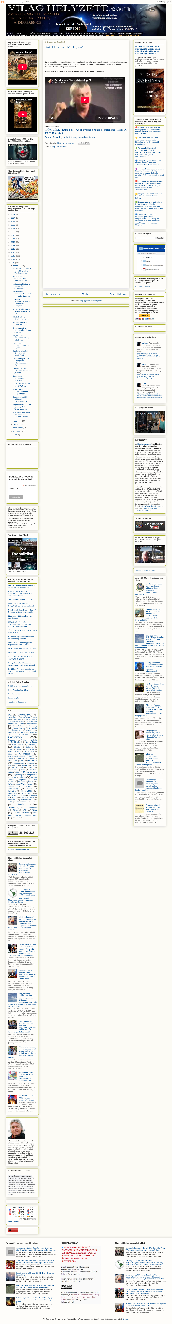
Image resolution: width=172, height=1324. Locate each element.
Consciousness (22, 734)
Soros (23, 795)
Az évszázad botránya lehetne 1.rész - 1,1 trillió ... (21, 311)
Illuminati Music (19, 763)
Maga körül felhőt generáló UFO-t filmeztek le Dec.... (21, 278)
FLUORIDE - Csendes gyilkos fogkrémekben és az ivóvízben (20, 644)
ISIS (22, 761)
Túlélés (15, 810)
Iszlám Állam (17, 768)
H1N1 (23, 756)
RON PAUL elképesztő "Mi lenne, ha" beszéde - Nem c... (21, 414)
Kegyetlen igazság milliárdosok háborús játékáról (22, 370)
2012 (13, 259)
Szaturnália (12, 800)
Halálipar (10, 758)
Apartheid (17, 719)
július (15, 435)
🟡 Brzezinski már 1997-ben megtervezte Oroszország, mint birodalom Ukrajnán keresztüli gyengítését (147, 141)
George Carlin (29, 751)
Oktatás (28, 786)
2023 (13, 221)
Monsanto (21, 782)
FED (9, 751)
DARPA (34, 740)
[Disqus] (86, 185)
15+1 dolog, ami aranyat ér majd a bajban (21, 345)
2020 (13, 232)
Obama (11, 786)
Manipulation (31, 775)
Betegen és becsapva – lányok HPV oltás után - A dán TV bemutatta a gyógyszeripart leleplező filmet (22, 869)
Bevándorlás (32, 724)
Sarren (144, 364)
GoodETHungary (15, 694)
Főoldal (84, 294)
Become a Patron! (142, 287)
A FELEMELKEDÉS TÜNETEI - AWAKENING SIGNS (20, 658)
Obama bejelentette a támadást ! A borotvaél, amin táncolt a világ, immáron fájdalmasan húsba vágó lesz (149, 784)
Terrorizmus (21, 802)
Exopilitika (30, 749)
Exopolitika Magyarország (18, 849)
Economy (32, 744)
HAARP (31, 756)
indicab (145, 343)
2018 (13, 239)
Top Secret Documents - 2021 (20, 600)
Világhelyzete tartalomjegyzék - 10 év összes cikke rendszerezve (22, 586)
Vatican (26, 813)
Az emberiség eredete (17, 721)
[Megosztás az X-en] (84, 143)
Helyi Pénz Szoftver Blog (18, 690)
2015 (13, 249)
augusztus (17, 431)
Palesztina (12, 791)
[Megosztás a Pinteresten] (88, 143)
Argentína (27, 719)
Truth (21, 804)
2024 (13, 218)
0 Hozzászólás (68, 143)
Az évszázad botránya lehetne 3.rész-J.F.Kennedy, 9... (21, 286)
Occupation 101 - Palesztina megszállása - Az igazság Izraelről (21, 664)
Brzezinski (33, 728)
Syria (14, 797)
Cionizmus (12, 732)
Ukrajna (16, 813)
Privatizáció (12, 793)
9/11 (10, 715)
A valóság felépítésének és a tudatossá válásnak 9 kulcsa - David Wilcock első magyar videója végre (35, 1262)
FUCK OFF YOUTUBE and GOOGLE (21, 385)
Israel (24, 765)
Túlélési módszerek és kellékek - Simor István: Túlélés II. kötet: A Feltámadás (155, 687)
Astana (34, 719)
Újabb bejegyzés (52, 294)
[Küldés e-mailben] (79, 143)
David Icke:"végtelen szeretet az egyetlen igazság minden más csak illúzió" (22, 671)
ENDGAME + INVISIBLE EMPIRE (21, 653)
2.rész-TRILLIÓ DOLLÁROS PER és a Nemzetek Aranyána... (21, 302)
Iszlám (34, 765)
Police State (26, 791)
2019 (13, 235)
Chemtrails (16, 730)
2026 (13, 215)
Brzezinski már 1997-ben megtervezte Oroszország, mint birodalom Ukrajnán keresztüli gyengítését (147, 50)
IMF (16, 761)
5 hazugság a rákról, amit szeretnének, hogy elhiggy (21, 391)
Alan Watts (25, 717)
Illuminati (32, 760)
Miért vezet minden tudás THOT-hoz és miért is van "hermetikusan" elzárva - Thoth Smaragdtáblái (148, 614)
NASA (30, 782)
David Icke (63, 147)
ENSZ (14, 744)
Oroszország (13, 789)
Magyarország (30, 772)
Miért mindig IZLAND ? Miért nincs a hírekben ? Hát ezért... (28, 1098)
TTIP (10, 802)
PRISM (29, 789)
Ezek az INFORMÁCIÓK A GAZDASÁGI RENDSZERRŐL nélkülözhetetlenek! (20, 594)
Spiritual (33, 795)
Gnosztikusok (13, 756)
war (35, 815)
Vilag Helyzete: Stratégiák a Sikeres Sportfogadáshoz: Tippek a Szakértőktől (148, 376)
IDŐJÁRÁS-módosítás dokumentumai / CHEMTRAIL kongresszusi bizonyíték (20, 624)
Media (23, 777)
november (17, 421)
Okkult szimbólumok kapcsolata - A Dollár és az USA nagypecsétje (22, 611)
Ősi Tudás (16, 818)
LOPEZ (145, 384)
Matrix (14, 777)
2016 (13, 246)
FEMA (17, 751)
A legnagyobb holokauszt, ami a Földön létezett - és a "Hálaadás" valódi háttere (154, 735)
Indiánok (31, 763)
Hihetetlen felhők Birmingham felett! (21, 318)
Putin (22, 793)
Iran (16, 765)
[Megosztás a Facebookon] (86, 143)
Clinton (22, 732)
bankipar (28, 815)
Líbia (18, 772)
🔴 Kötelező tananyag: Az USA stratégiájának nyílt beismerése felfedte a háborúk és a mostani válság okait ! (148, 130)
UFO (24, 810)
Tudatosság (13, 807)
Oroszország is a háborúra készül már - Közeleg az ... (22, 330)
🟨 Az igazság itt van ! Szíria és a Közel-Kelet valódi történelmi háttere (148, 196)
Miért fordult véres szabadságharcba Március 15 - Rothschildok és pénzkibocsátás (26, 1076)
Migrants (22, 780)
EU (21, 744)
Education (17, 747)
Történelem (32, 808)
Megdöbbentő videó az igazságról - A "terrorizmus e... (22, 407)
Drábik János (31, 742)
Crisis (23, 740)
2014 (13, 252)
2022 (13, 225)
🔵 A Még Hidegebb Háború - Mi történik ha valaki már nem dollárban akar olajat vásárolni (148, 162)
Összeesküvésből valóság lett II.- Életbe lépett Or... (20, 399)
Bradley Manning (18, 728)
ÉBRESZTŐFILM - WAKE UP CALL (22, 649)
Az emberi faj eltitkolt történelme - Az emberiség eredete (21, 637)
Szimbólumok (26, 800)
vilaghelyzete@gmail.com (150, 506)
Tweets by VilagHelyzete (145, 570)
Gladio (10, 754)
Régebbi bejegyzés (118, 294)
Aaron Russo (13, 717)
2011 (13, 263)
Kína (23, 770)
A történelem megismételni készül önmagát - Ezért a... (22, 294)
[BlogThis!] (81, 143)
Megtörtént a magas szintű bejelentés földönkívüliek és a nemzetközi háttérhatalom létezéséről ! (148, 589)
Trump (34, 802)
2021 (13, 228)
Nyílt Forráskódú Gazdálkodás (20, 686)
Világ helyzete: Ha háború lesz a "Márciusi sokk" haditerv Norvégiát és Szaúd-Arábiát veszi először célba (148, 355)
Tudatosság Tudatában (17, 702)
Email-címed (15, 488)
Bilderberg (32, 726)
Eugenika (19, 749)
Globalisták (24, 754)
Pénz (30, 793)
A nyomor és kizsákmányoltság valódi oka (21, 338)
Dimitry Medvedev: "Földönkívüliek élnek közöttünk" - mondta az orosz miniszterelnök (154, 667)
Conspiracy (54, 147)
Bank (22, 724)
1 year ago (149, 378)
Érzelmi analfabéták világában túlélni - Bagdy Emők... (20, 353)
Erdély (10, 749)
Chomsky (29, 730)
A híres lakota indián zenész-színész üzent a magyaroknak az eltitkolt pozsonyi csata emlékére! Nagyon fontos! (22, 1052)
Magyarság (17, 775)
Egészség (29, 747)
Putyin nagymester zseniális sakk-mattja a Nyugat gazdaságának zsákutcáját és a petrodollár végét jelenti (34, 1300)
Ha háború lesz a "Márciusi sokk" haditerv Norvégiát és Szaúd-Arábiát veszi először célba (27, 974)
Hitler (10, 761)
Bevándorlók (18, 726)
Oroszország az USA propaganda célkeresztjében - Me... (21, 362)
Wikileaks (18, 815)
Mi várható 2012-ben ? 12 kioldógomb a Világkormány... (22, 271)
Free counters (13, 1222)
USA (34, 810)
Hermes (31, 758)
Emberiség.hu (13, 698)
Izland (31, 768)
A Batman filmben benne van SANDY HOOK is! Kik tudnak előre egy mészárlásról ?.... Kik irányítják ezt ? (148, 710)
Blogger (125, 1319)
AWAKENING (24, 715)
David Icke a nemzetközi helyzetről (18, 378)
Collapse (33, 732)
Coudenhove (12, 740)
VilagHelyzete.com (144, 444)
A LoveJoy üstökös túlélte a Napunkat (21, 323)
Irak (9, 766)
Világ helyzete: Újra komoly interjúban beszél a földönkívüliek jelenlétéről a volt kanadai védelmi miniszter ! (149, 395)
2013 (13, 256)
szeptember (18, 428)
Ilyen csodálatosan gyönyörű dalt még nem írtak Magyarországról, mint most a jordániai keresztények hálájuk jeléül (22, 1026)
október (16, 424)
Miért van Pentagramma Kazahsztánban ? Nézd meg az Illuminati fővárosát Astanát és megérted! (148, 759)
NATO (10, 784)
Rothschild (12, 795)
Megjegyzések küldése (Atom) (91, 301)
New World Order (24, 784)
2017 (13, 242)
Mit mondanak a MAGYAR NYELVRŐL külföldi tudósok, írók (21, 605)
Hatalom (20, 758)
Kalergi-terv (12, 770)
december (17, 266)
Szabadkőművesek (27, 798)
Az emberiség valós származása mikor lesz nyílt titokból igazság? (153, 808)
